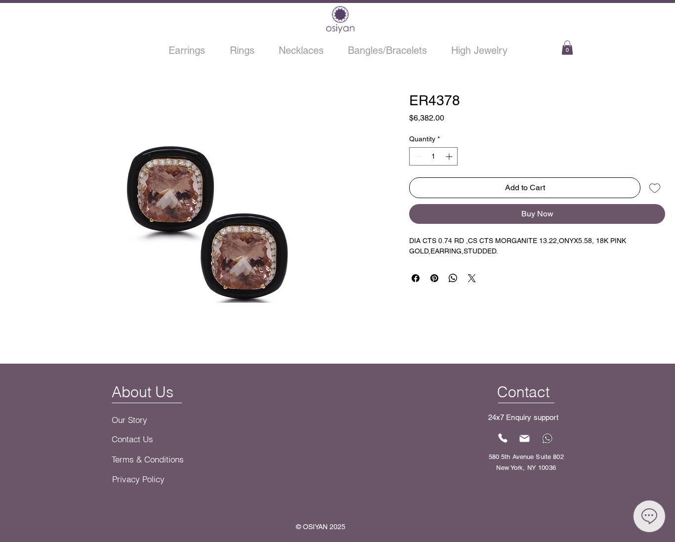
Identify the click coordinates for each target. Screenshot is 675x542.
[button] (567, 48)
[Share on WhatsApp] (453, 278)
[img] (340, 32)
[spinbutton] (433, 156)
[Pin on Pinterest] (434, 278)
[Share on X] (472, 278)
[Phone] (503, 437)
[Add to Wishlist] (654, 187)
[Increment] (450, 156)
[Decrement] (417, 156)
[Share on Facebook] (416, 278)
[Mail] (524, 438)
